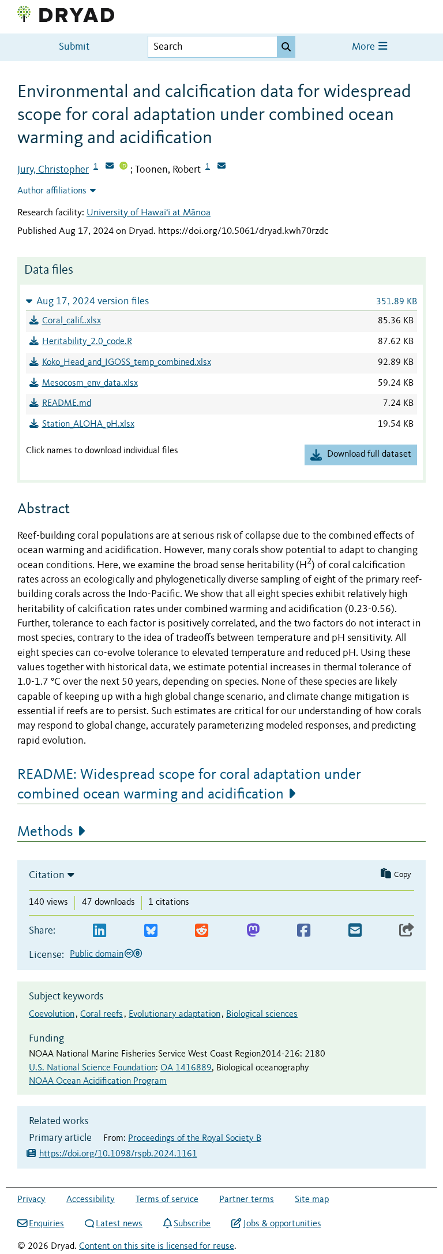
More (364, 47)
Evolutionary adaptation (174, 1014)
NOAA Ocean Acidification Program (98, 1081)
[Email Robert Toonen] (221, 167)
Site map (312, 1199)
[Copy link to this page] (406, 931)
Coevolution (51, 1014)
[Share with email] (355, 931)
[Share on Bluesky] (150, 931)
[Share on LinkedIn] (99, 931)
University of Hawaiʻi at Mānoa (149, 213)
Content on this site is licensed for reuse (156, 1246)
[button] (221, 301)
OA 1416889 (186, 1068)
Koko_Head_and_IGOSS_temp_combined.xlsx (126, 362)
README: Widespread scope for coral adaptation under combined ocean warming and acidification (189, 784)
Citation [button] (47, 875)
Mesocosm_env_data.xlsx (90, 383)
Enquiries (46, 1224)
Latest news (119, 1224)
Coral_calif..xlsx (71, 321)
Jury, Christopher (53, 170)
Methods (45, 831)
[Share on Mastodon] (253, 931)
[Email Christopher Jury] (110, 167)
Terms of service (167, 1199)
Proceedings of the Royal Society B (194, 1138)
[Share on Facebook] (303, 931)
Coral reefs (101, 1014)
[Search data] (286, 47)
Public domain (96, 954)
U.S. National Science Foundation (92, 1068)
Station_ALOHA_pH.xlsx (88, 424)
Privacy (31, 1199)
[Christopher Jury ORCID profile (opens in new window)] (123, 167)
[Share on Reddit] (201, 931)
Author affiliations (52, 191)
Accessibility (90, 1199)
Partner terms (246, 1199)
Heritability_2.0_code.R (87, 341)
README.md (66, 403)
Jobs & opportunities (282, 1224)
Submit (74, 47)
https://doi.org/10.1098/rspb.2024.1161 (118, 1154)
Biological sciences (262, 1014)
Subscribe (192, 1224)
